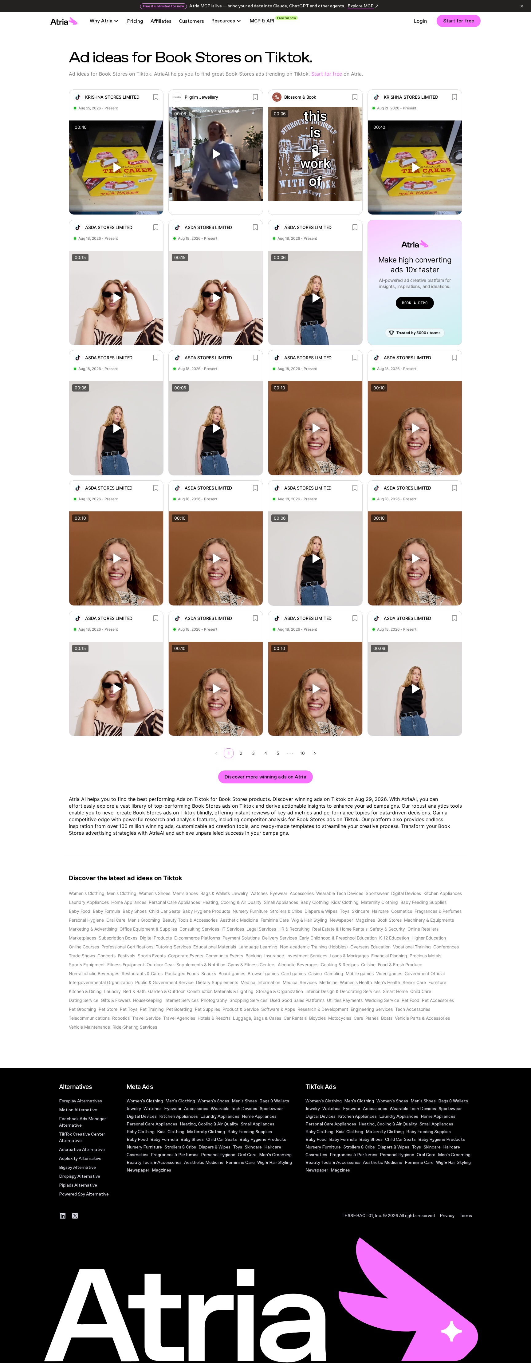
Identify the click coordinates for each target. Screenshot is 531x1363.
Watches (153, 1108)
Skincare (253, 1147)
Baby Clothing (141, 1131)
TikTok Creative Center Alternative (82, 1137)
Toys (237, 1147)
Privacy (447, 1215)
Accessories (196, 1108)
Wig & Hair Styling (274, 1162)
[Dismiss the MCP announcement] (521, 6)
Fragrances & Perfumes (175, 1154)
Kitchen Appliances (178, 1116)
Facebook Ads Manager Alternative (82, 1122)
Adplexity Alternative (80, 1158)
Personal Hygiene (218, 1154)
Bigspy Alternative (77, 1167)
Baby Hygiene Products (262, 1139)
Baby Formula (164, 1139)
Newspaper (138, 1170)
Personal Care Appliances (152, 1124)
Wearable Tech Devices (234, 1108)
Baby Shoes (192, 1139)
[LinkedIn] (62, 1215)
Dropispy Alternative (79, 1176)
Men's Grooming (275, 1154)
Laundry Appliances (219, 1116)
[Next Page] (315, 753)
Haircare (272, 1147)
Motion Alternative (78, 1110)
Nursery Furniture (144, 1147)
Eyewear (173, 1108)
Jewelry (134, 1108)
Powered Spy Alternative (84, 1194)
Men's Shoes (244, 1101)
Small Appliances (257, 1124)
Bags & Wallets (274, 1101)
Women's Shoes (213, 1101)
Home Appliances (259, 1116)
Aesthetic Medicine (203, 1162)
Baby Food (137, 1139)
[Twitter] (75, 1215)
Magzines (161, 1170)
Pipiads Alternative (78, 1185)
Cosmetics (137, 1154)
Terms (465, 1215)
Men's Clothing (180, 1101)
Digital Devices (142, 1116)
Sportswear (271, 1108)
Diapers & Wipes (214, 1147)
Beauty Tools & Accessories (154, 1162)
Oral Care (247, 1154)
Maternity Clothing (206, 1131)
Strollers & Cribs (180, 1147)
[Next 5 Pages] (290, 753)
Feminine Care (240, 1162)
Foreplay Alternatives (80, 1101)
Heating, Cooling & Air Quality (209, 1124)
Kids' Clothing (170, 1131)
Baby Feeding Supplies (249, 1131)
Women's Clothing (145, 1101)
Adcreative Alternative (82, 1149)
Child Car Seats (221, 1139)
